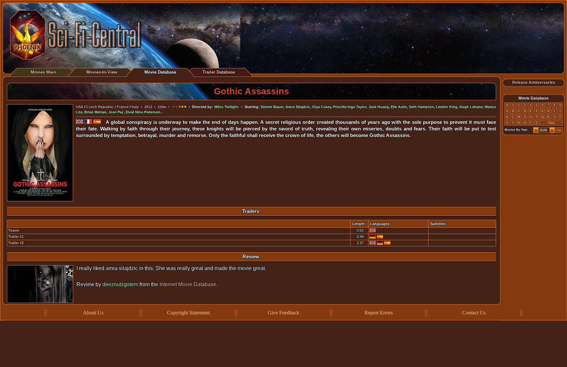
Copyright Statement (188, 312)
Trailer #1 (16, 237)
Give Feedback (283, 312)
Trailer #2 (16, 243)
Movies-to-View (101, 72)
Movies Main (43, 72)
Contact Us (474, 312)
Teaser (13, 230)
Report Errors (379, 312)
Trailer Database (218, 72)
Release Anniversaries (533, 82)
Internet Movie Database (187, 284)
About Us (93, 312)
